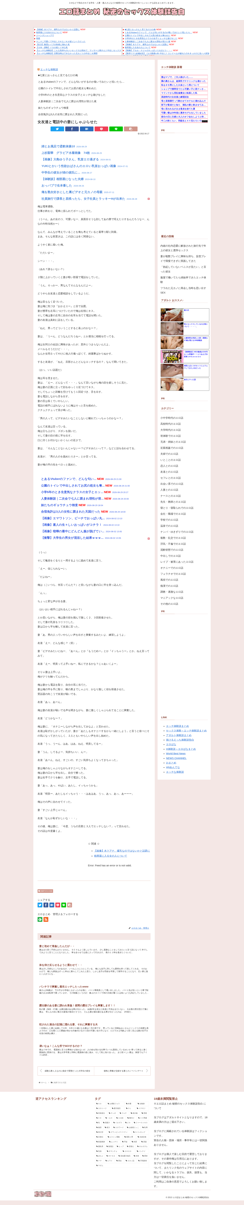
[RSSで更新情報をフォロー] (45, 919)
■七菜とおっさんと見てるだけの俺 (140, 29)
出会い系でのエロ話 (171, 483)
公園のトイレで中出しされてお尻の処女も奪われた (147, 35)
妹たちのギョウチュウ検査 (53, 107)
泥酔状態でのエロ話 (171, 549)
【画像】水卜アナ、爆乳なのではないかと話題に (58, 29)
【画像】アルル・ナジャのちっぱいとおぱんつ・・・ (148, 50)
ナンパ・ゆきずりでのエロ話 (176, 531)
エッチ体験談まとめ (177, 726)
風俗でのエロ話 (169, 579)
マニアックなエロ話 (171, 597)
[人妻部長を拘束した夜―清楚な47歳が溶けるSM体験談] (172, 342)
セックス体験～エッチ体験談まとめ (186, 730)
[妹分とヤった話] (172, 384)
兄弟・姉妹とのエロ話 (173, 441)
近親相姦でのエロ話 (171, 447)
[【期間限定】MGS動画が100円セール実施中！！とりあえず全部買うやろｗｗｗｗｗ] (172, 356)
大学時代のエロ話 (170, 430)
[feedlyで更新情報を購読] (40, 919)
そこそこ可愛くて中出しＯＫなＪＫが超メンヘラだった (61, 41)
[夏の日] (172, 315)
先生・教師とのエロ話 (173, 501)
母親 (38, 38)
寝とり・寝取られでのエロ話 (176, 507)
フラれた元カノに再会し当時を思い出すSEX (183, 290)
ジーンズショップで (45, 35)
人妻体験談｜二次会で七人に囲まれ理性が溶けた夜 (147, 41)
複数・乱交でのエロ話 (173, 537)
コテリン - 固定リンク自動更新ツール (205, 121)
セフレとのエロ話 (170, 477)
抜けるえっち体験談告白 (180, 739)
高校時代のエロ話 (170, 423)
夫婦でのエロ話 (46, 891)
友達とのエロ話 (169, 471)
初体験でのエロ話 (170, 435)
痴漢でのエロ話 (169, 585)
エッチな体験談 (49, 69)
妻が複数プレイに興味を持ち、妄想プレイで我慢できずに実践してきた (183, 258)
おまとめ (171, 762)
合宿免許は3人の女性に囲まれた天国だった (63, 114)
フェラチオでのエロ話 (173, 573)
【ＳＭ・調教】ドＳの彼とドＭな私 (52, 47)
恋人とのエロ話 (169, 465)
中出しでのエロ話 (170, 555)
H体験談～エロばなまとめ (181, 749)
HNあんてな (173, 767)
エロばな (171, 744)
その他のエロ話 (169, 603)
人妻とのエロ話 (169, 489)
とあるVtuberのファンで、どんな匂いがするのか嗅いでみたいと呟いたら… (158, 32)
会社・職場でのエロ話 (173, 513)
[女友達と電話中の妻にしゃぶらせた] (86, 129)
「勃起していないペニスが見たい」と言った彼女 (183, 269)
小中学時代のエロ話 (171, 417)
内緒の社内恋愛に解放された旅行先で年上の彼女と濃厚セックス (183, 248)
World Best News (176, 753)
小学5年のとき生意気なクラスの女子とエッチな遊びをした (151, 38)
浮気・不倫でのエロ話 (173, 543)
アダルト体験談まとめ (178, 735)
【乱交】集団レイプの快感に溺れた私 (53, 44)
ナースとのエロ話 (170, 495)
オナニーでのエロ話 (171, 567)
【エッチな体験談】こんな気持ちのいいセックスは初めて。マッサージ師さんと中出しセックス (78, 50)
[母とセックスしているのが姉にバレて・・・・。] (172, 328)
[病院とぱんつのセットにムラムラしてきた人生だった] (172, 370)
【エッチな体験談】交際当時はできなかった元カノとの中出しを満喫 (66, 53)
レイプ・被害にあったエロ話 (176, 561)
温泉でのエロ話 (169, 525)
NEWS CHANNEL (176, 758)
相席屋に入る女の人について (49, 32)
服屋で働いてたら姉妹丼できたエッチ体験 (183, 279)
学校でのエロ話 (169, 519)
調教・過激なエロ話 (171, 591)
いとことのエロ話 (170, 460)
